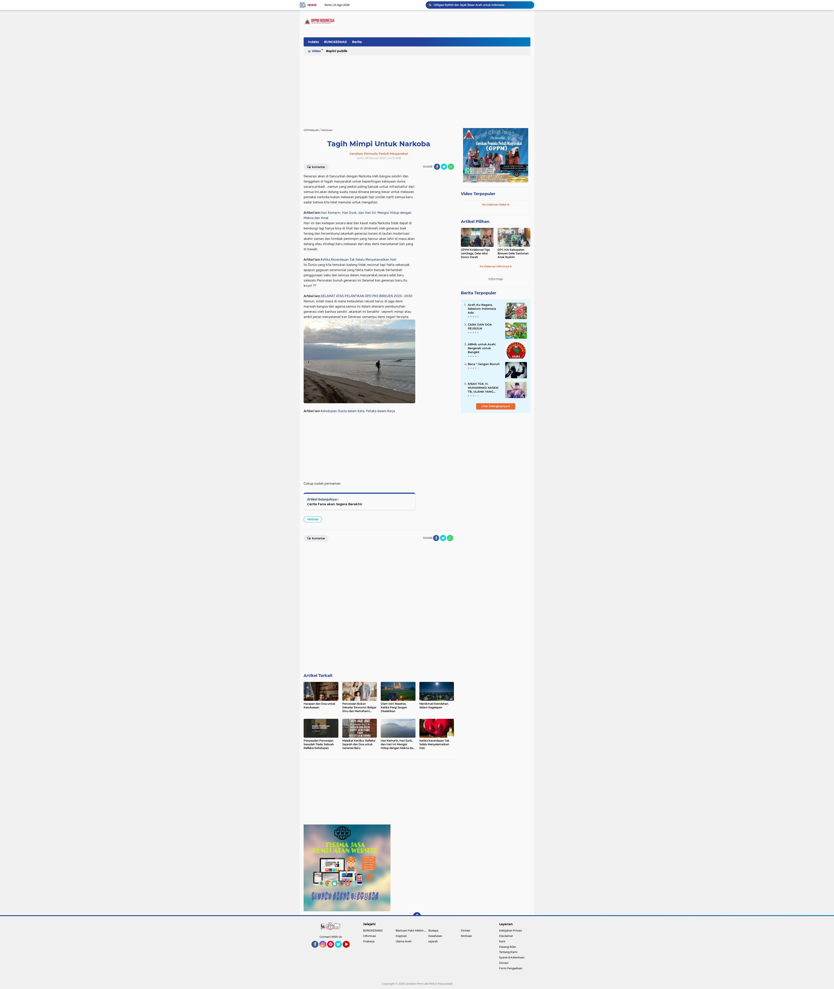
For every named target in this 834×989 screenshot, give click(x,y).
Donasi (465, 930)
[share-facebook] (437, 167)
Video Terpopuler (478, 193)
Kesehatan (435, 936)
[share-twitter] (444, 167)
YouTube (349, 950)
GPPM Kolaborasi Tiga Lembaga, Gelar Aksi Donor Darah (475, 253)
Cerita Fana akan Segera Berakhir (334, 504)
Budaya (433, 930)
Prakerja (368, 941)
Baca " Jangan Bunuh (484, 364)
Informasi (369, 936)
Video (316, 51)
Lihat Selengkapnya (495, 406)
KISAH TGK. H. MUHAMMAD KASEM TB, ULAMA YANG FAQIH (483, 388)
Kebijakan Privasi (510, 930)
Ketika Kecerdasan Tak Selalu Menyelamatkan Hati (358, 260)
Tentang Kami (508, 952)
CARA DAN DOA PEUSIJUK (480, 326)
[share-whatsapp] (451, 167)
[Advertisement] (451, 44)
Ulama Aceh (404, 941)
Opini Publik (337, 51)
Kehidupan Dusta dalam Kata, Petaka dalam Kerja (358, 411)
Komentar (318, 167)
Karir (502, 941)
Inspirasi (401, 936)
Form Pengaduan (510, 968)
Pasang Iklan (507, 946)
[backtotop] (417, 916)
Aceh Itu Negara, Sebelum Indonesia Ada (482, 308)
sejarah (433, 941)
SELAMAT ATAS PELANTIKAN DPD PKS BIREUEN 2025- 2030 (366, 296)
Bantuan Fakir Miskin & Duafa (412, 930)
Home (312, 5)
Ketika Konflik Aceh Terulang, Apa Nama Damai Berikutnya (472, 5)
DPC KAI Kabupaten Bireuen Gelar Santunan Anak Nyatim (513, 253)
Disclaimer (506, 936)
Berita (357, 42)
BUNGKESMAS (335, 42)
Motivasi (312, 519)
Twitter (340, 950)
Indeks (313, 42)
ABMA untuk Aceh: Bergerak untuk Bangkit (482, 348)
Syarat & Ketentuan (512, 957)
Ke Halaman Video (494, 204)
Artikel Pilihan (475, 221)
